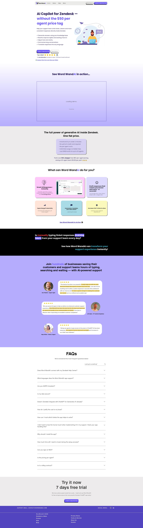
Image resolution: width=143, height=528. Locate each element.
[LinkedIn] (113, 508)
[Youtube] (110, 508)
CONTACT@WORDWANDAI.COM (37, 507)
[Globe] (97, 205)
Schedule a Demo (41, 516)
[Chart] (45, 205)
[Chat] (71, 205)
